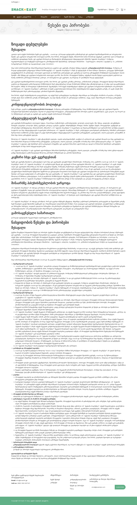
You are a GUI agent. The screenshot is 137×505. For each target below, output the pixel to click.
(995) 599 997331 (23, 483)
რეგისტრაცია (102, 9)
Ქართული (15, 2)
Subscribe (120, 487)
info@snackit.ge (21, 480)
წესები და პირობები (77, 485)
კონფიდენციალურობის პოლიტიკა (78, 481)
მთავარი (44, 17)
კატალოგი (55, 17)
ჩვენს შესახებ (69, 17)
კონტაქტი (90, 17)
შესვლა (111, 9)
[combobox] (67, 9)
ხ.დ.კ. (80, 17)
